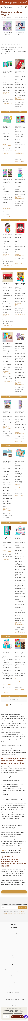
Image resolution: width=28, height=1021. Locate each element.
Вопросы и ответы (14, 975)
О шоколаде (14, 933)
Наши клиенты (14, 949)
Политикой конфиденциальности (12, 1013)
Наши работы (14, 959)
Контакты (14, 980)
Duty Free (14, 957)
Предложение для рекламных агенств (14, 969)
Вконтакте (12, 1005)
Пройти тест (14, 891)
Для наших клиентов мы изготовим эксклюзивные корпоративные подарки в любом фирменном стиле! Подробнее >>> (14, 2)
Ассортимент (14, 953)
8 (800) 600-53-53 (7, 103)
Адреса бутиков (14, 982)
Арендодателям (14, 966)
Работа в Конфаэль (14, 946)
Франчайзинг (14, 973)
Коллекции (14, 927)
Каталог (14, 924)
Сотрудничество (14, 964)
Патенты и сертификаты (14, 942)
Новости (14, 951)
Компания (14, 938)
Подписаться (22, 907)
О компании (14, 940)
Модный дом (14, 955)
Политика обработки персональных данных (14, 986)
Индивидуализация (14, 971)
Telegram (15, 1005)
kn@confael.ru (15, 995)
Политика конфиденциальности (14, 984)
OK (6, 1016)
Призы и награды (14, 944)
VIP (14, 930)
